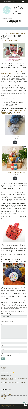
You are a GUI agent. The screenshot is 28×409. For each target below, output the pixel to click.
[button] (14, 28)
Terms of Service (4, 396)
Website (2, 349)
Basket (15, 1)
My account (7, 1)
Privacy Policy (4, 398)
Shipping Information (5, 392)
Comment (3, 324)
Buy (15, 142)
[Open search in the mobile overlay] (14, 18)
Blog (8, 316)
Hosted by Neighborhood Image (7, 405)
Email (2, 345)
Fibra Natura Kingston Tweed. (11, 113)
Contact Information (5, 401)
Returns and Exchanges (6, 394)
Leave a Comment (12, 40)
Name (2, 341)
